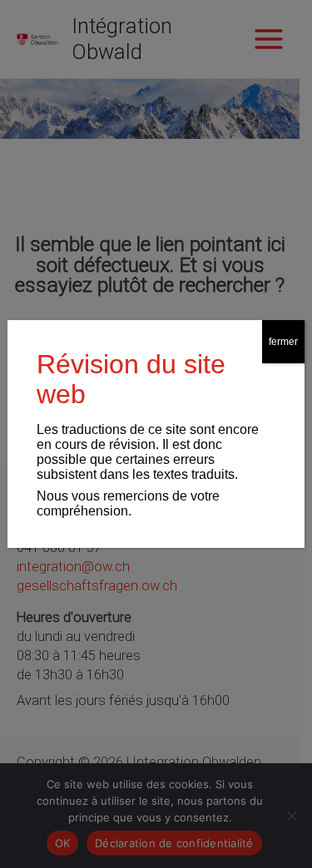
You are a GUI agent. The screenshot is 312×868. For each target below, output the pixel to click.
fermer (283, 342)
